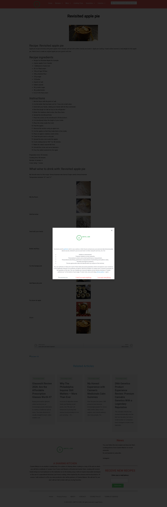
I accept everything (104, 277)
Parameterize (63, 277)
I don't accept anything (83, 277)
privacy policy (100, 272)
